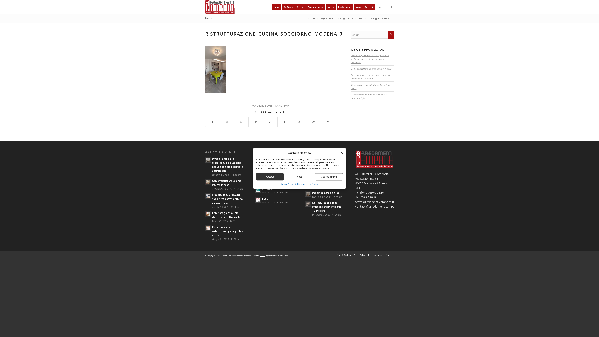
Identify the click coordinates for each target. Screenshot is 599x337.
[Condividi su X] (227, 122)
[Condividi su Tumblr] (285, 122)
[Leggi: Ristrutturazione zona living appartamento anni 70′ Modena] (308, 204)
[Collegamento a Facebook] (391, 7)
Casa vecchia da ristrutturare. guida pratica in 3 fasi (227, 231)
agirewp (284, 105)
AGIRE (262, 255)
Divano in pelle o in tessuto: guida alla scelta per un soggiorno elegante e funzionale (370, 59)
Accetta (270, 177)
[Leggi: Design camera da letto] (308, 194)
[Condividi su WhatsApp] (241, 122)
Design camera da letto (325, 192)
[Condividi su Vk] (299, 122)
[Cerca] (380, 7)
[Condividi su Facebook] (212, 122)
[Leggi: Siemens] (258, 190)
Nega (299, 177)
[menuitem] (276, 7)
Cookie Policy (287, 184)
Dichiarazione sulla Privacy (306, 184)
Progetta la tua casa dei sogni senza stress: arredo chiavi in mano (227, 199)
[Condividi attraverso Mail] (328, 122)
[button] (341, 152)
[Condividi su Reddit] (313, 122)
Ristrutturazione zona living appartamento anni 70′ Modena (326, 206)
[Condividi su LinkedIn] (270, 122)
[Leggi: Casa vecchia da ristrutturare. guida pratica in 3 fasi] (208, 228)
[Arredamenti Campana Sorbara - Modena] (220, 7)
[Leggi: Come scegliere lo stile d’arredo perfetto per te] (208, 214)
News (208, 18)
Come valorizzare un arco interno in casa (371, 68)
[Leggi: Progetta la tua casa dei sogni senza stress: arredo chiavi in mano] (208, 196)
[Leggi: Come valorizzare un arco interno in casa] (208, 182)
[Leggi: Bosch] (258, 200)
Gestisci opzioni (329, 177)
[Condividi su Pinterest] (256, 122)
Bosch (265, 198)
